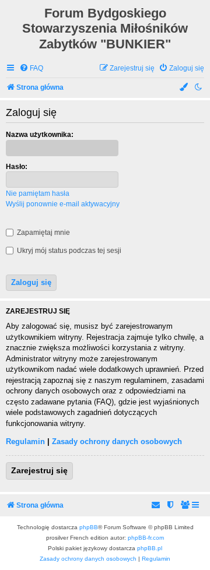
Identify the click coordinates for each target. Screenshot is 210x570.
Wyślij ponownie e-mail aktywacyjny (63, 204)
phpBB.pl (149, 548)
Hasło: (16, 167)
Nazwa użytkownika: (40, 135)
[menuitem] (31, 68)
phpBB (88, 527)
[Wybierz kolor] (184, 88)
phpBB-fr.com (146, 537)
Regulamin (25, 441)
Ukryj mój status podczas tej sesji (68, 251)
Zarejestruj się (39, 470)
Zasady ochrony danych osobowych (117, 441)
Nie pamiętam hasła (37, 193)
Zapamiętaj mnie (42, 232)
